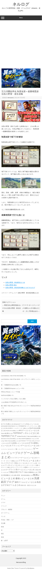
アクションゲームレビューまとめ (25, 445)
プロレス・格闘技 (6, 509)
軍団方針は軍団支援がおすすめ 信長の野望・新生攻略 (11, 308)
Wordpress (30, 568)
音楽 (2, 537)
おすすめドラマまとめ (26, 441)
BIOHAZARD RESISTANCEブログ (9, 426)
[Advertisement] (21, 44)
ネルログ (21, 4)
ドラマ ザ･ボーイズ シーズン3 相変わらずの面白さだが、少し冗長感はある (31, 308)
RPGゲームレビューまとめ (29, 430)
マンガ (3, 516)
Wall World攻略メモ (7, 395)
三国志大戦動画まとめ (30, 472)
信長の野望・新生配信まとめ (15, 282)
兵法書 (3, 523)
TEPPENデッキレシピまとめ (26, 433)
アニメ (3, 495)
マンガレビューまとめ (12, 465)
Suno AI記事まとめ (7, 433)
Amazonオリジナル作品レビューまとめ (26, 424)
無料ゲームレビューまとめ (26, 482)
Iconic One (10, 568)
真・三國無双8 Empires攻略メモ (11, 385)
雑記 (2, 533)
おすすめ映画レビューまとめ (17, 443)
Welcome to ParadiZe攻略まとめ (9, 438)
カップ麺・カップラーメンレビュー (22, 449)
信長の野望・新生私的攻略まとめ (28, 293)
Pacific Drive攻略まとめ (12, 430)
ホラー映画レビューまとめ (18, 463)
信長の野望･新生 (11, 285)
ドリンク (4, 506)
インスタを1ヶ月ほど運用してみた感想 (13, 398)
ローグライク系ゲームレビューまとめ (19, 469)
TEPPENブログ (9, 436)
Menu (21, 17)
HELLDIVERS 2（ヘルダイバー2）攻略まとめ (17, 428)
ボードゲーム (5, 513)
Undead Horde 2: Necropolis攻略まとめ (28, 436)
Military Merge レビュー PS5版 (10, 392)
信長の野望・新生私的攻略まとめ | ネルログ (20, 287)
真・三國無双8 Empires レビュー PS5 (12, 388)
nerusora (10, 97)
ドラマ (3, 502)
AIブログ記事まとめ (7, 424)
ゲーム (11, 293)
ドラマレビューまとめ (28, 461)
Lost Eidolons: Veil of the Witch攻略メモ (13, 375)
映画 (2, 526)
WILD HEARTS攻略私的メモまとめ (28, 438)
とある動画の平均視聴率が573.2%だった (14, 402)
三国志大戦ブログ (15, 472)
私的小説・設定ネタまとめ (28, 485)
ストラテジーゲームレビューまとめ (24, 458)
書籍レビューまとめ (24, 478)
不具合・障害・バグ (7, 520)
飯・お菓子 (4, 540)
